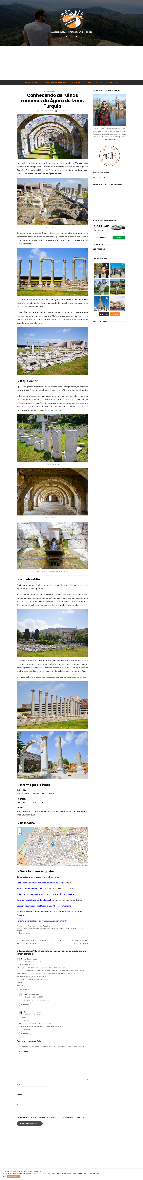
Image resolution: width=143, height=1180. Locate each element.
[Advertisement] (71, 63)
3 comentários (24, 933)
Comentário (23, 1051)
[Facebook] (66, 36)
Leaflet (67, 865)
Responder (23, 989)
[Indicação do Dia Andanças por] (101, 303)
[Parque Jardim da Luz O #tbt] (117, 287)
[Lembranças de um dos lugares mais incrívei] (101, 287)
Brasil (35, 82)
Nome (20, 1084)
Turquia (60, 92)
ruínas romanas (71, 928)
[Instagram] (71, 36)
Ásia (43, 92)
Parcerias (109, 82)
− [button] (20, 833)
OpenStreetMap (76, 865)
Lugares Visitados (59, 82)
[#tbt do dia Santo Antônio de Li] (117, 270)
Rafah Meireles (63, 111)
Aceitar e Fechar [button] (13, 1177)
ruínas (62, 928)
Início (27, 82)
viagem (19, 930)
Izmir (48, 92)
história (43, 928)
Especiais (75, 82)
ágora (26, 928)
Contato (98, 82)
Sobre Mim (86, 82)
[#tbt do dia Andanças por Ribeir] (117, 303)
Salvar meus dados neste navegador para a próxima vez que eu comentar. (50, 1118)
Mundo (45, 82)
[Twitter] (76, 36)
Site (18, 1105)
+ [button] (20, 830)
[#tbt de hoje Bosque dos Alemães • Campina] (101, 270)
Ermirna (36, 928)
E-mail (20, 1094)
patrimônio (55, 928)
